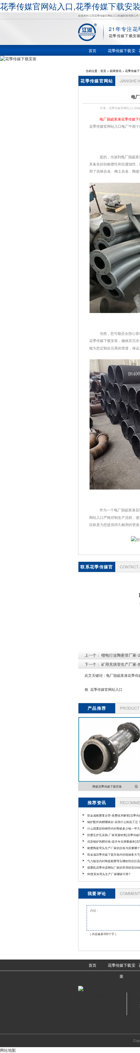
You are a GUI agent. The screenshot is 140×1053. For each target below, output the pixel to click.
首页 (103, 70)
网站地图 (8, 1050)
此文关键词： (95, 675)
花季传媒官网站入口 (106, 689)
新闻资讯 (115, 70)
